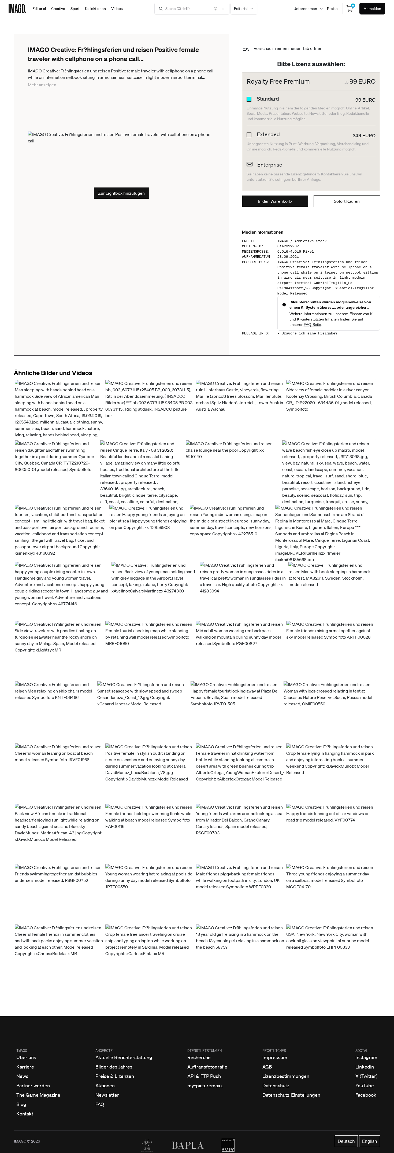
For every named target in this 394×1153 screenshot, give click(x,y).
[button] (59, 431)
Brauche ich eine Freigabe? (309, 333)
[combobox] (244, 8)
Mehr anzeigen (42, 84)
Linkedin (364, 1067)
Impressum (274, 1057)
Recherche (199, 1057)
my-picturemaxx (205, 1085)
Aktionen (105, 1085)
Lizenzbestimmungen (285, 1076)
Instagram (366, 1057)
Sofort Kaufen (347, 201)
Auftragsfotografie (207, 1067)
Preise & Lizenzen (114, 1076)
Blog (21, 1104)
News (22, 1076)
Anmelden (372, 8)
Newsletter (107, 1095)
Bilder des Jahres (113, 1067)
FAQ (99, 1104)
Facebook (365, 1095)
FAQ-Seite (312, 324)
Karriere (25, 1067)
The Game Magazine (38, 1095)
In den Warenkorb (275, 201)
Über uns (26, 1057)
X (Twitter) (366, 1076)
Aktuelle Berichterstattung (123, 1057)
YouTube (364, 1085)
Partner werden (33, 1085)
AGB (267, 1067)
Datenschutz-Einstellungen (291, 1095)
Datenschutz (275, 1085)
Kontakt (24, 1114)
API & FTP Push (204, 1076)
